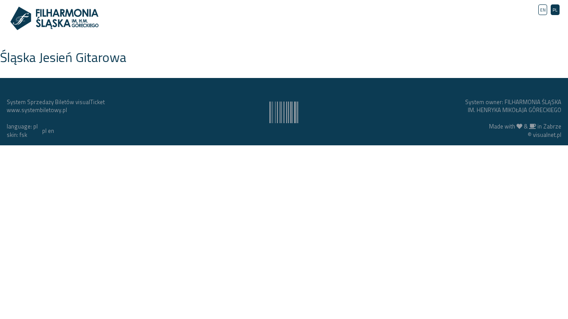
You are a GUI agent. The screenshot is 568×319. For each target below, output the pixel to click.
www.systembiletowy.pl (37, 109)
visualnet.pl (547, 134)
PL (554, 10)
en (51, 130)
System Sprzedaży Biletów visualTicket (56, 101)
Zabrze (552, 126)
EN (543, 10)
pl (44, 130)
